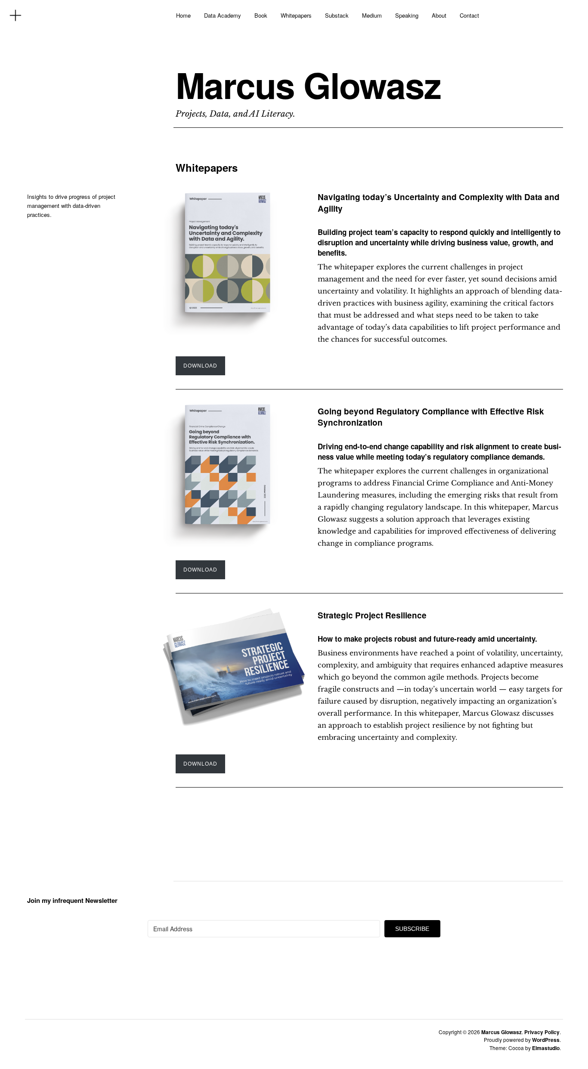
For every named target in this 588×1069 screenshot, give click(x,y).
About (439, 15)
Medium (372, 15)
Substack (337, 15)
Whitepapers (296, 15)
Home (183, 15)
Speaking (406, 15)
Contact (469, 15)
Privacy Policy (542, 1032)
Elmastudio (546, 1048)
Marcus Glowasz (308, 85)
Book (260, 15)
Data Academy (222, 15)
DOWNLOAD (200, 366)
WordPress (546, 1040)
